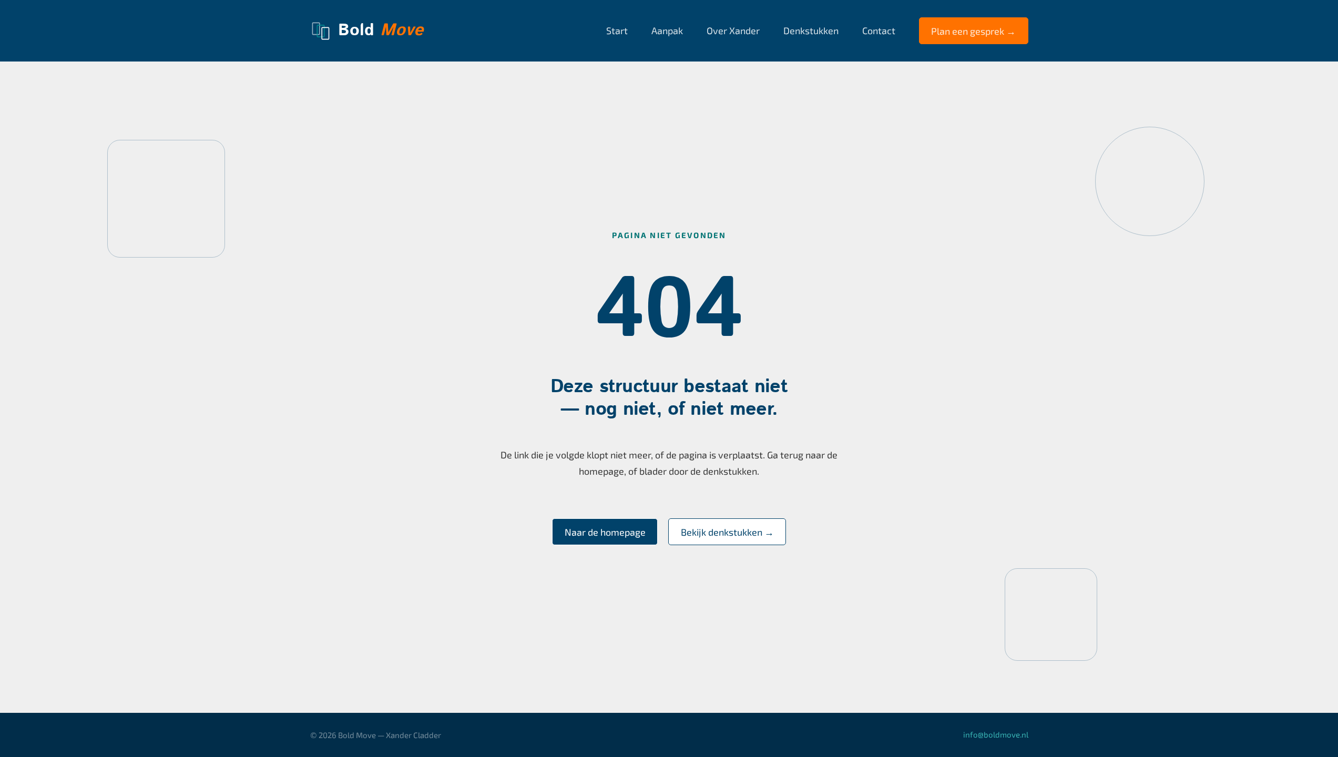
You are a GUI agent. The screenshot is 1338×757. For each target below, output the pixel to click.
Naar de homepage (605, 532)
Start (617, 30)
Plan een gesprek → (973, 31)
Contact (878, 30)
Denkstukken (811, 30)
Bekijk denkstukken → (727, 532)
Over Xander (733, 30)
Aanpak (667, 30)
